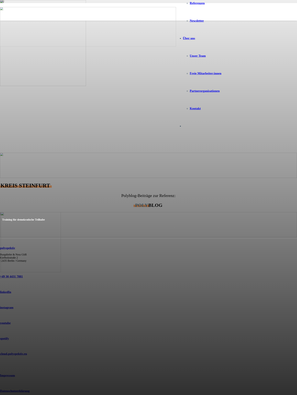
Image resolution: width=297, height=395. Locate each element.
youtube (5, 323)
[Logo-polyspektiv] (88, 45)
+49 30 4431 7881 (11, 276)
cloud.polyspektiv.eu (13, 353)
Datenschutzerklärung (15, 391)
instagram (6, 307)
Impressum (7, 375)
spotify (4, 338)
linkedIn (5, 292)
